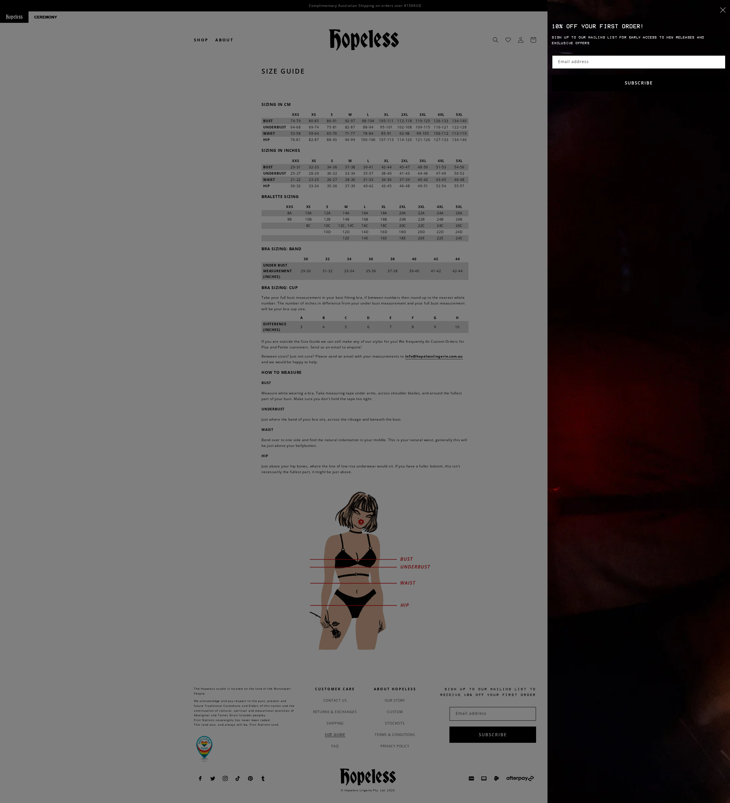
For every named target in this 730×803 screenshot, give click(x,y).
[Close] (639, 13)
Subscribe (639, 83)
